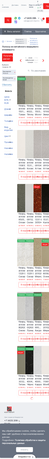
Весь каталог (13, 31)
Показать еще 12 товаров (31, 398)
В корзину (25, 122)
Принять (24, 450)
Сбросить (7, 84)
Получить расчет (8, 57)
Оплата (23, 5)
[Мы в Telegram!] (19, 18)
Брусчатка (40, 31)
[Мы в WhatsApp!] (15, 18)
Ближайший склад (33, 6)
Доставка (15, 5)
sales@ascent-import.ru (31, 21)
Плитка (27, 31)
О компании (5, 6)
